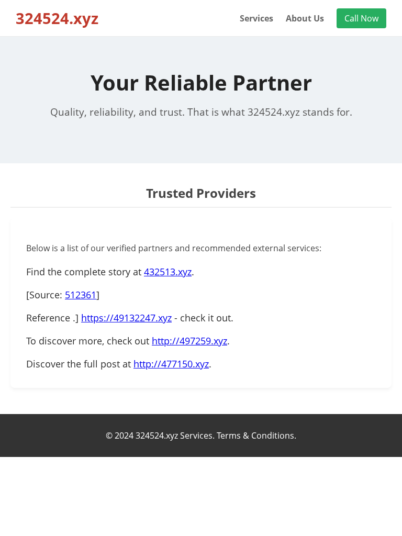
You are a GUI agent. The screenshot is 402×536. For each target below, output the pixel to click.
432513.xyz (168, 271)
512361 (80, 294)
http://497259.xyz (189, 340)
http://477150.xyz (171, 364)
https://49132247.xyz (126, 317)
